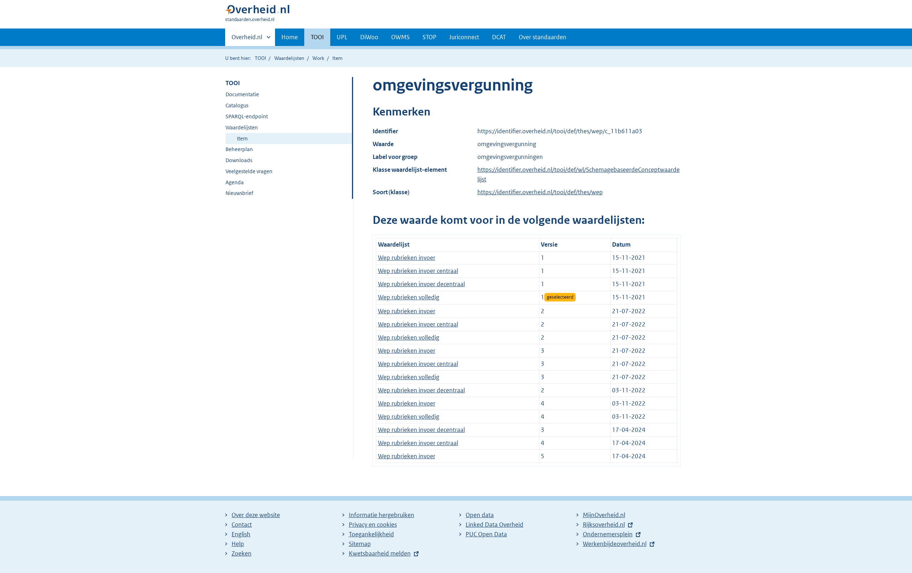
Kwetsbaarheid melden (380, 553)
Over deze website (256, 515)
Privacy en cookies (373, 524)
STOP (429, 37)
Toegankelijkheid (371, 534)
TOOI (317, 37)
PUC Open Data (486, 534)
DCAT (499, 37)
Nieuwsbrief (239, 193)
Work (318, 58)
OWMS (400, 37)
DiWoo (369, 37)
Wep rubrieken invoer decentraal (421, 284)
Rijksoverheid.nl (604, 524)
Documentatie (242, 94)
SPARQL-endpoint (247, 116)
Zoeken (242, 553)
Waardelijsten (289, 58)
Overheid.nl (247, 39)
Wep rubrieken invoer (406, 258)
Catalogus (237, 105)
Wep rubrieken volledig (408, 297)
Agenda (235, 182)
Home (289, 37)
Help (238, 544)
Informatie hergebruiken (381, 515)
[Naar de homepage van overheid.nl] (257, 11)
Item (242, 138)
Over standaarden (542, 37)
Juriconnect (464, 37)
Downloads (239, 160)
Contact (242, 524)
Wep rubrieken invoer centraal (418, 271)
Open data (480, 515)
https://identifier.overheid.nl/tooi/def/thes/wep (540, 192)
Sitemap (360, 544)
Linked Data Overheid (494, 524)
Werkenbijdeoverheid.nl (615, 544)
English (241, 534)
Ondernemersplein (608, 534)
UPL (342, 37)
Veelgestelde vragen (249, 171)
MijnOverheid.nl (604, 515)
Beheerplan (239, 149)
